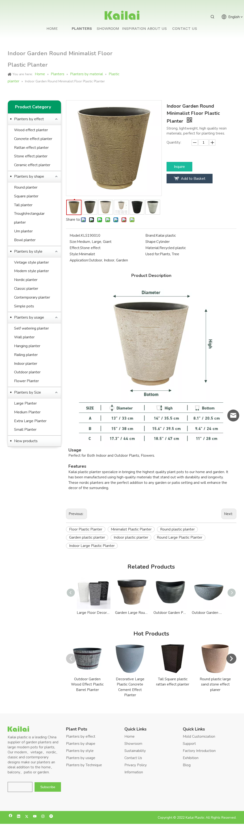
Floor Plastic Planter (85, 529)
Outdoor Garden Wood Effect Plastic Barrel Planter (87, 684)
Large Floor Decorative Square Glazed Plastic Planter (93, 612)
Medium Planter (27, 412)
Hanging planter (27, 346)
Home (129, 736)
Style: (74, 254)
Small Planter (25, 429)
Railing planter (26, 354)
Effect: (75, 247)
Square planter (26, 196)
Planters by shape (29, 176)
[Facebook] (11, 817)
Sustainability (135, 750)
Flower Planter (26, 381)
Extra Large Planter (30, 421)
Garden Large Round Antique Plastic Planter (132, 612)
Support (189, 743)
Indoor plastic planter (131, 537)
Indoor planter (25, 363)
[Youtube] (35, 817)
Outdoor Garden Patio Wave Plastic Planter (170, 612)
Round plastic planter (177, 529)
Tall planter (23, 205)
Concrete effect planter (33, 138)
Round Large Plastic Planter (179, 537)
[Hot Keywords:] (212, 17)
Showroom (133, 743)
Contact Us (133, 758)
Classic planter (26, 288)
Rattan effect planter (31, 147)
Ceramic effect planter (32, 165)
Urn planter (23, 231)
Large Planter (25, 403)
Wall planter (24, 337)
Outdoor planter (27, 372)
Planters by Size (27, 392)
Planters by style (28, 251)
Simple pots (24, 306)
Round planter (25, 187)
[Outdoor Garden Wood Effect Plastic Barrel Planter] (87, 658)
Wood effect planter (31, 130)
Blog (187, 765)
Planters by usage (29, 317)
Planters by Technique (84, 765)
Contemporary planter (32, 297)
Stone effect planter (30, 156)
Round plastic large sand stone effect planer (215, 684)
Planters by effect (29, 119)
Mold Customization (199, 736)
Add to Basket (193, 178)
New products (26, 441)
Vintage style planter (31, 262)
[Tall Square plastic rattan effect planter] (172, 658)
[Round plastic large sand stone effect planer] (215, 658)
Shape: (150, 241)
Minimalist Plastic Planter (131, 529)
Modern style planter (31, 271)
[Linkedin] (19, 817)
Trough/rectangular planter (29, 218)
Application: (79, 260)
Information (133, 772)
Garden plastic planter (87, 537)
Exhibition (190, 758)
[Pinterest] (51, 817)
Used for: (152, 254)
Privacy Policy (135, 765)
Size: (73, 241)
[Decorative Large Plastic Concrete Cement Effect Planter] (130, 658)
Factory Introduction (199, 750)
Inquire (179, 166)
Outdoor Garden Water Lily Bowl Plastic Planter (208, 612)
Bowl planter (25, 240)
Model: (75, 235)
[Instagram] (43, 817)
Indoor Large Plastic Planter (92, 545)
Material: (152, 247)
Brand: (150, 235)
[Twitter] (27, 817)
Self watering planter (31, 328)
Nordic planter (25, 279)
